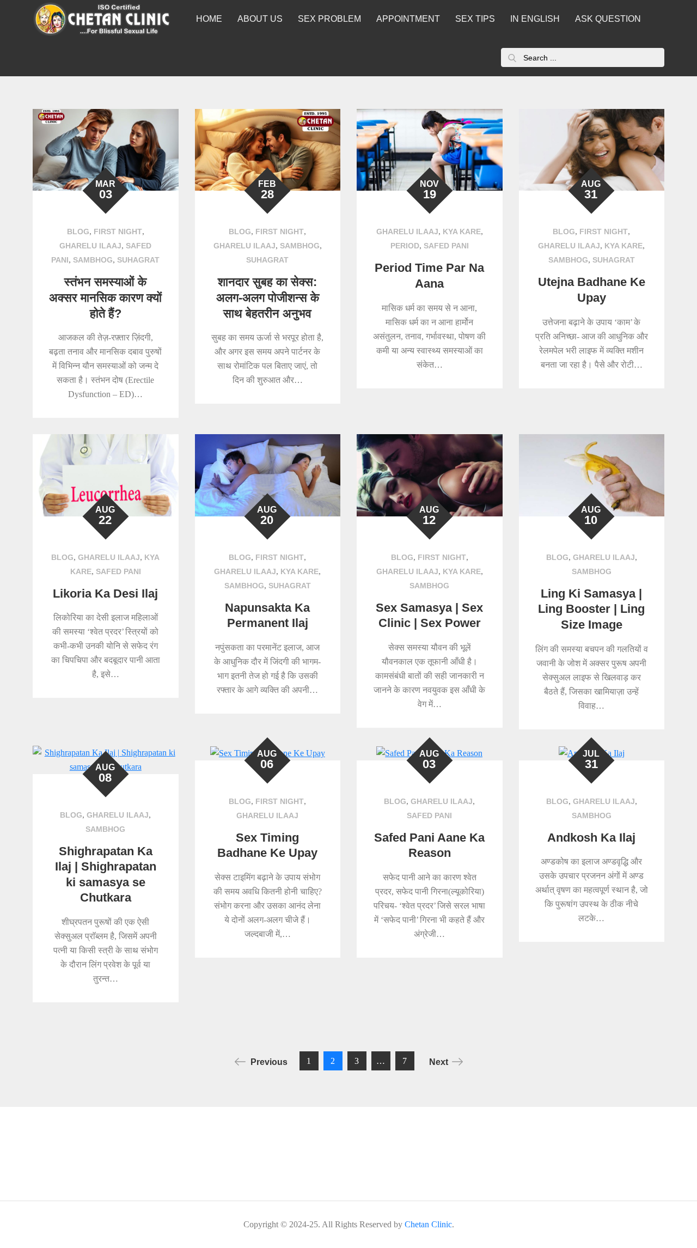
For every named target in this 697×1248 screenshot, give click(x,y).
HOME (209, 18)
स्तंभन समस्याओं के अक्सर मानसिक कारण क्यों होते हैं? (105, 297)
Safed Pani (446, 245)
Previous (269, 1062)
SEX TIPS (475, 18)
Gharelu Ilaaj (90, 245)
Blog (78, 231)
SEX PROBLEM (329, 18)
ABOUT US (260, 18)
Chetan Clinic (428, 1224)
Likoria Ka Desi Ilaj (105, 593)
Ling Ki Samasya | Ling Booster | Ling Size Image (591, 609)
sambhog (93, 259)
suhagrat (138, 259)
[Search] (512, 57)
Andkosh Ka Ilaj (591, 837)
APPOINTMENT (408, 18)
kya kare (462, 231)
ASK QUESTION (608, 18)
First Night (118, 231)
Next (438, 1062)
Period (404, 245)
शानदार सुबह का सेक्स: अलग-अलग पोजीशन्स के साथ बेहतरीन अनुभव (267, 297)
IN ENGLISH (535, 18)
